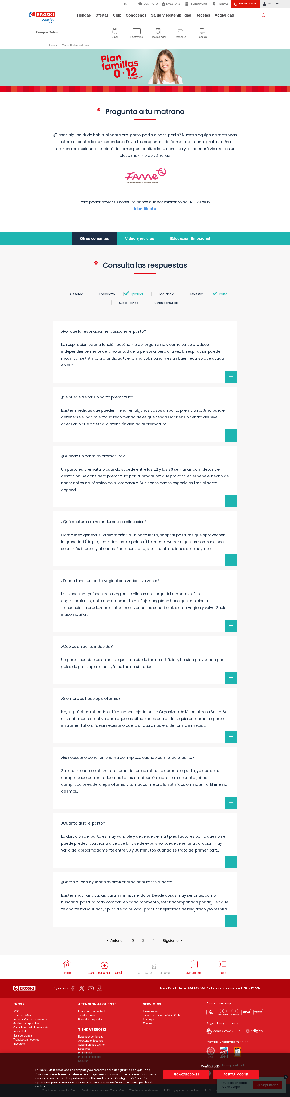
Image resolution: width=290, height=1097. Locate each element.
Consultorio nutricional (104, 973)
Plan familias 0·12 (145, 66)
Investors (19, 1043)
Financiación (150, 1011)
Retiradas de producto (91, 1019)
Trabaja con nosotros (26, 1039)
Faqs (222, 972)
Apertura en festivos (90, 1040)
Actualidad (224, 15)
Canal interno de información (30, 1027)
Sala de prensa (22, 1035)
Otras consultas (94, 238)
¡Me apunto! (194, 972)
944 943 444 (196, 988)
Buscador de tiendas (90, 1036)
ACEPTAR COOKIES (236, 1074)
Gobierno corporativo (26, 1023)
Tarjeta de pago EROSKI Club (161, 1015)
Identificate (145, 208)
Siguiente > (172, 940)
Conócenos (136, 15)
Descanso (180, 31)
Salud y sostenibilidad (171, 15)
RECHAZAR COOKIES (186, 1074)
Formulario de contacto (92, 1011)
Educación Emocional (190, 238)
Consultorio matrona (154, 973)
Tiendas (83, 15)
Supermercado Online (91, 1044)
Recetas (203, 15)
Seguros (202, 31)
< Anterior (115, 940)
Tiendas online (87, 1015)
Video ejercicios (139, 238)
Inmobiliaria (20, 1031)
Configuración (211, 1066)
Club (117, 15)
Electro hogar (158, 31)
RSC (16, 1011)
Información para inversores (30, 1019)
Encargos (149, 1019)
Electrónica (137, 31)
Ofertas (102, 15)
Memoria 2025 (22, 1015)
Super (114, 31)
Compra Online (47, 32)
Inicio (67, 972)
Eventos (148, 1023)
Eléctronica (85, 1052)
